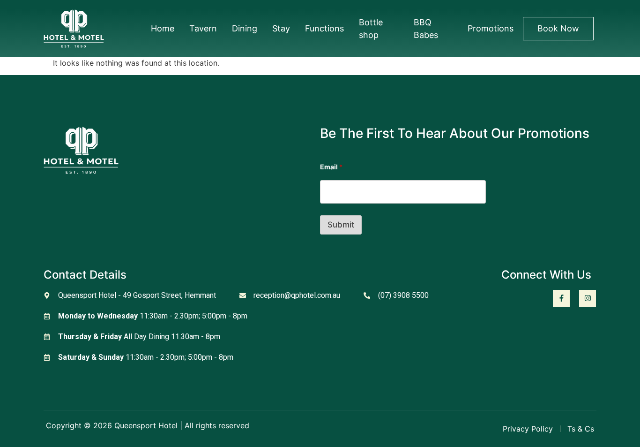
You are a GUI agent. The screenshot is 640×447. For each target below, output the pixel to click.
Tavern (203, 28)
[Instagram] (587, 298)
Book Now (558, 28)
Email (331, 167)
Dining (244, 28)
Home (162, 28)
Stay (281, 28)
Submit (340, 224)
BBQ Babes (426, 28)
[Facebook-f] (561, 298)
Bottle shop (371, 28)
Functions (324, 28)
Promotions (490, 28)
